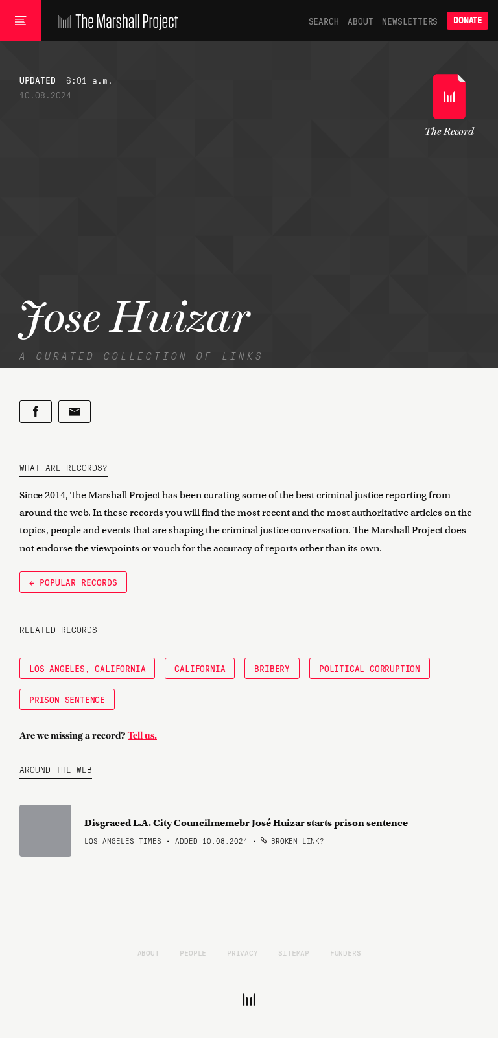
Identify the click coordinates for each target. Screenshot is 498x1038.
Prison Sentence (67, 699)
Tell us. (142, 735)
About (360, 21)
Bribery (272, 668)
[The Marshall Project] (114, 20)
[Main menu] (20, 20)
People (193, 952)
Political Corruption (369, 668)
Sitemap (293, 952)
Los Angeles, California (87, 668)
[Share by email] (74, 411)
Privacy (242, 952)
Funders (345, 952)
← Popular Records (73, 582)
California (199, 668)
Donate (467, 20)
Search (324, 21)
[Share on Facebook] (35, 411)
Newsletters (410, 21)
